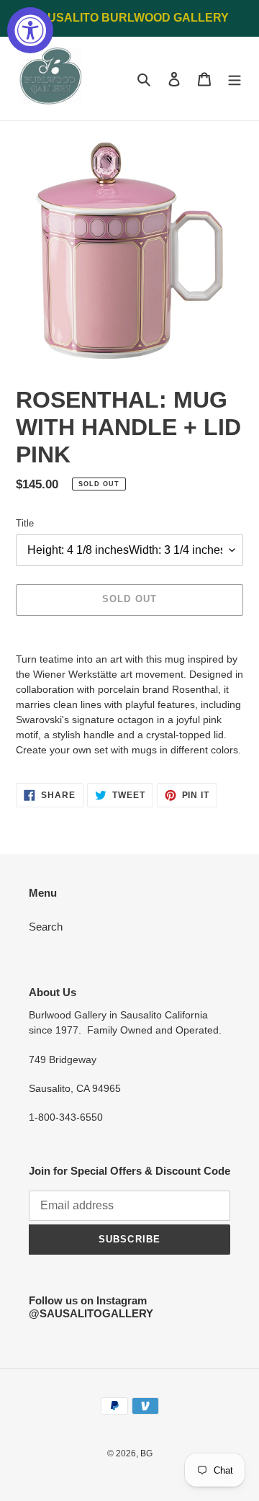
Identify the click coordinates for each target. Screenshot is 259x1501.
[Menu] (234, 78)
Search (46, 926)
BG (146, 1453)
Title (25, 523)
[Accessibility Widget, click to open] (30, 30)
